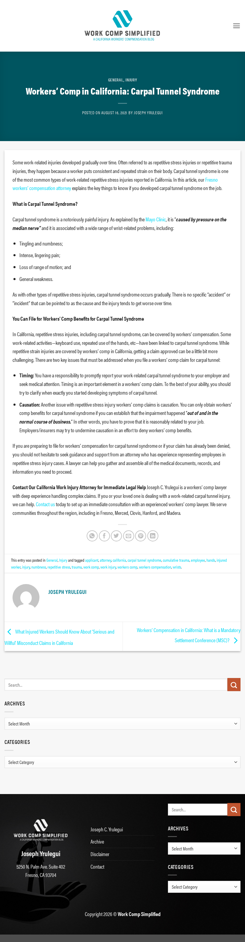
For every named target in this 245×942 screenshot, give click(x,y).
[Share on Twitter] (116, 535)
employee (198, 560)
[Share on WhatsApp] (92, 535)
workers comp (127, 567)
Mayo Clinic (156, 219)
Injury (131, 80)
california (119, 560)
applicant (91, 560)
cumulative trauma (176, 560)
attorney (105, 560)
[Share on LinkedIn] (152, 535)
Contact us (45, 504)
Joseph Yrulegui (148, 112)
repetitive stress (59, 567)
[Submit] (234, 684)
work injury (108, 567)
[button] (236, 26)
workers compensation (155, 567)
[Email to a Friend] (128, 535)
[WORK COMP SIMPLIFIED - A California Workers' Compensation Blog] (122, 25)
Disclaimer (100, 854)
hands (210, 560)
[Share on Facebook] (104, 535)
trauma (77, 567)
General (115, 80)
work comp (91, 567)
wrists (177, 567)
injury (26, 567)
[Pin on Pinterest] (140, 535)
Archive (97, 841)
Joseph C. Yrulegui (107, 829)
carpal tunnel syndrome (144, 560)
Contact (97, 866)
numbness (38, 567)
